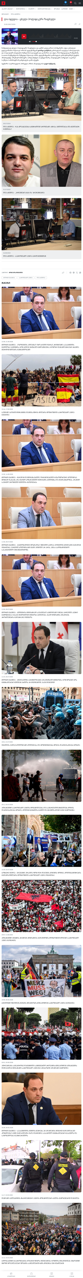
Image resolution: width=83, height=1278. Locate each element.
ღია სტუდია (15, 14)
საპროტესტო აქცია (25, 277)
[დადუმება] (30, 41)
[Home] (3, 3)
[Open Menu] (79, 3)
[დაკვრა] (24, 36)
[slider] (36, 41)
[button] (8, 8)
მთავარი (5, 14)
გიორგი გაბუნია (9, 277)
